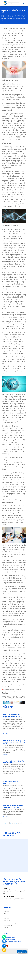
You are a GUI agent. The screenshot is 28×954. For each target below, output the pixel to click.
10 (14, 823)
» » (22, 823)
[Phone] (4, 937)
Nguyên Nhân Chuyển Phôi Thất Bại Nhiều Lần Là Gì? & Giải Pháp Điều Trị (14, 742)
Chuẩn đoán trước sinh (17, 17)
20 (16, 823)
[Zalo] (4, 946)
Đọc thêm (5, 733)
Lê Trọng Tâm (6, 15)
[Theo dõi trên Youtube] (7, 946)
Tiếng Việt (11, 2)
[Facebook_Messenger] (4, 941)
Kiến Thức (15, 18)
